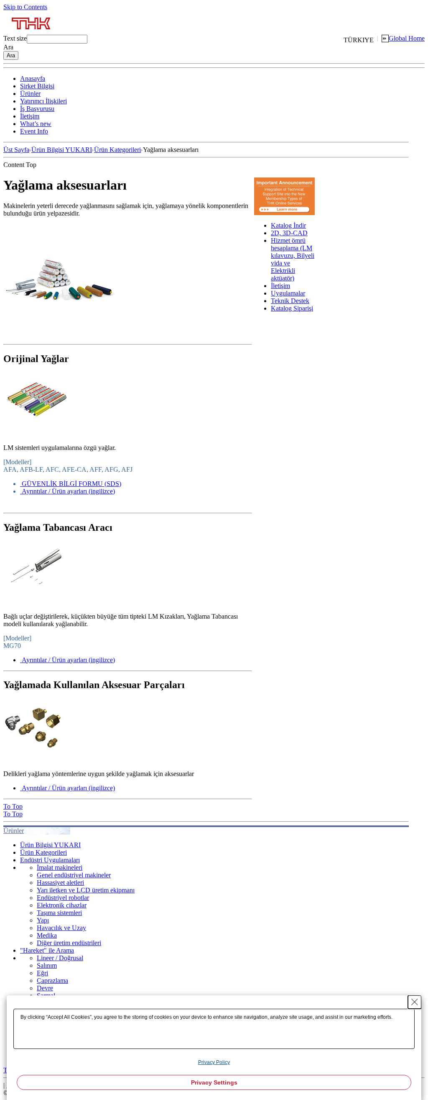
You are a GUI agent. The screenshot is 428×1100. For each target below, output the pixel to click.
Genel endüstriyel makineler (74, 875)
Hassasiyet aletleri (60, 882)
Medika (47, 935)
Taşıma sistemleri (59, 912)
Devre (45, 988)
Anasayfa (32, 78)
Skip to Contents (25, 6)
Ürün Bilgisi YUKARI (61, 149)
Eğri (42, 973)
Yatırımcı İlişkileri (43, 101)
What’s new (35, 123)
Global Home (407, 38)
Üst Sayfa (16, 149)
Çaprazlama (52, 980)
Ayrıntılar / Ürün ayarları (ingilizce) (68, 491)
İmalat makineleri (59, 867)
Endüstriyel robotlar (63, 897)
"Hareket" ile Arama (47, 950)
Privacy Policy (214, 1062)
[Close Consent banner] (414, 1002)
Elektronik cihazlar (62, 905)
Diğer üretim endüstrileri (69, 942)
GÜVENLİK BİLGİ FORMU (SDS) (71, 483)
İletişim (29, 116)
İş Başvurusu (37, 108)
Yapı (43, 920)
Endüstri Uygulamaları (50, 860)
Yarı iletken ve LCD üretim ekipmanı (86, 890)
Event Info (34, 131)
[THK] (31, 32)
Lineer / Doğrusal (60, 957)
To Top (13, 806)
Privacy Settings (214, 1082)
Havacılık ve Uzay (61, 927)
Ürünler (30, 93)
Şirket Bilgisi (37, 86)
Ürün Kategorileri (117, 149)
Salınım (47, 965)
